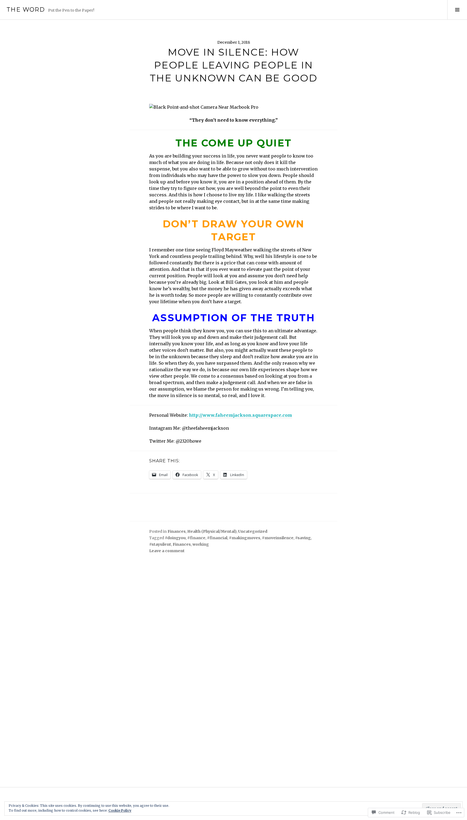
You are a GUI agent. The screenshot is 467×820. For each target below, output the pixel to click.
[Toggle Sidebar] (457, 9)
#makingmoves (244, 537)
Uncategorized (252, 531)
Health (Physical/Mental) (211, 531)
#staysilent (160, 544)
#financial (217, 537)
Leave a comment (167, 550)
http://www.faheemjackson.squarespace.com (240, 415)
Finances (177, 531)
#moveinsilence (277, 537)
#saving (303, 537)
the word (25, 9)
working (200, 544)
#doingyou (175, 537)
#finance (196, 537)
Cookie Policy (119, 810)
